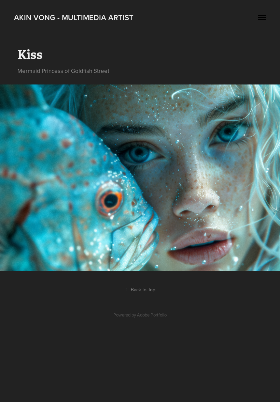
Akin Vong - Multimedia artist (74, 17)
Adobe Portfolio (152, 315)
